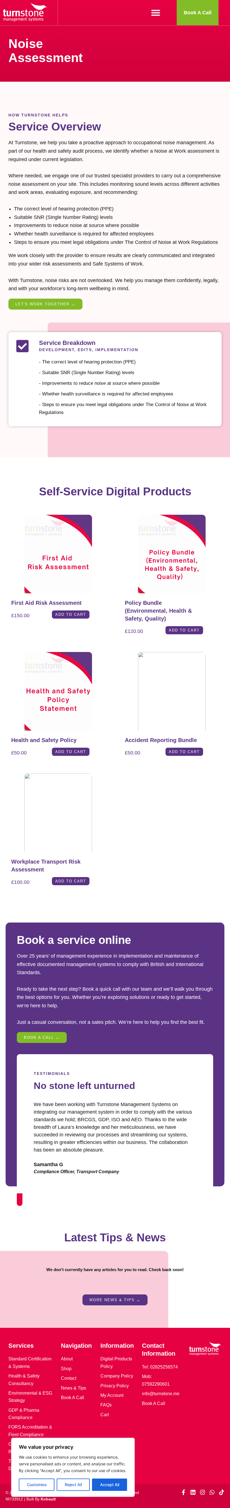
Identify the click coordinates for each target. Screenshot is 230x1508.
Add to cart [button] (70, 614)
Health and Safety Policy (44, 740)
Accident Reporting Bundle (161, 740)
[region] (73, 1467)
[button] (155, 13)
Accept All (109, 1484)
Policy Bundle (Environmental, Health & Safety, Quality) (158, 611)
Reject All (73, 1484)
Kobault (48, 1499)
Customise (37, 1484)
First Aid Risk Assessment (46, 603)
